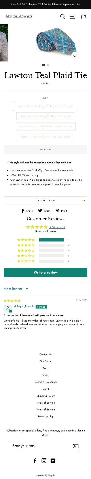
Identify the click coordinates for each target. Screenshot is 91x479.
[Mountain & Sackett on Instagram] (44, 460)
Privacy (45, 375)
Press (46, 368)
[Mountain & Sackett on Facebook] (34, 460)
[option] (45, 4)
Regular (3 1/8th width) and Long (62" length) (45, 126)
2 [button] (48, 65)
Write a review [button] (46, 272)
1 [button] (43, 65)
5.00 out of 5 (57, 227)
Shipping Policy (46, 396)
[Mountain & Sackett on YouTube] (53, 460)
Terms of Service (45, 402)
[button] (26, 240)
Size (45, 98)
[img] (12, 301)
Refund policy (45, 416)
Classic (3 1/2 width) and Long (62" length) (46, 136)
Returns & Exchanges (45, 382)
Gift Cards (45, 361)
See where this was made (59, 170)
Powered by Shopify (45, 475)
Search (45, 389)
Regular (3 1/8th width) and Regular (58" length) (46, 106)
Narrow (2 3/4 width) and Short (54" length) (45, 116)
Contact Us (46, 354)
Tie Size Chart (45, 200)
